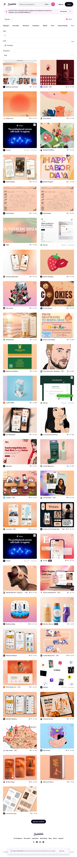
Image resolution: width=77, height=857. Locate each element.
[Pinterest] (43, 842)
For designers (18, 838)
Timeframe (6, 51)
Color (4, 41)
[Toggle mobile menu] (5, 4)
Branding (26, 25)
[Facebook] (37, 842)
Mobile (45, 25)
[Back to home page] (12, 4)
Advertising (43, 838)
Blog (50, 838)
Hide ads (26, 150)
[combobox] (30, 4)
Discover (6, 25)
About (55, 838)
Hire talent (27, 838)
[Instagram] (40, 842)
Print (52, 25)
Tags (4, 31)
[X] (34, 842)
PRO (50, 86)
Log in (69, 4)
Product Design (63, 25)
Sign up (61, 4)
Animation (15, 25)
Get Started (63, 11)
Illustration (35, 25)
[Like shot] (30, 87)
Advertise (34, 150)
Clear (72, 41)
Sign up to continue (38, 821)
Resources (71, 852)
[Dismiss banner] (68, 849)
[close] (70, 11)
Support (60, 838)
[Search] (53, 4)
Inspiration (35, 838)
